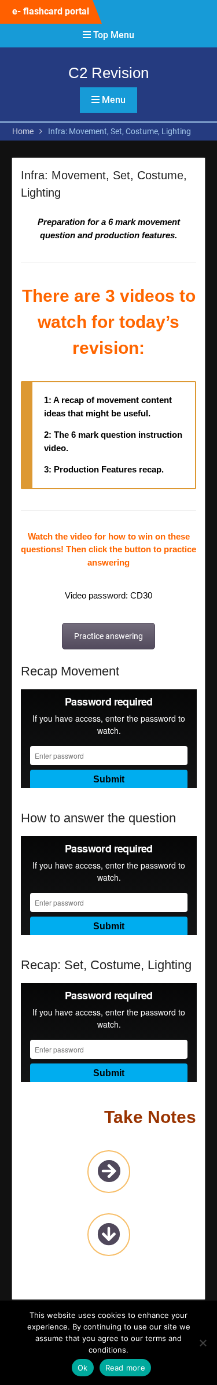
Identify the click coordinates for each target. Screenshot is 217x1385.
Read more (125, 1367)
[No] (202, 1343)
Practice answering (108, 636)
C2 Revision (108, 73)
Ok (83, 1367)
